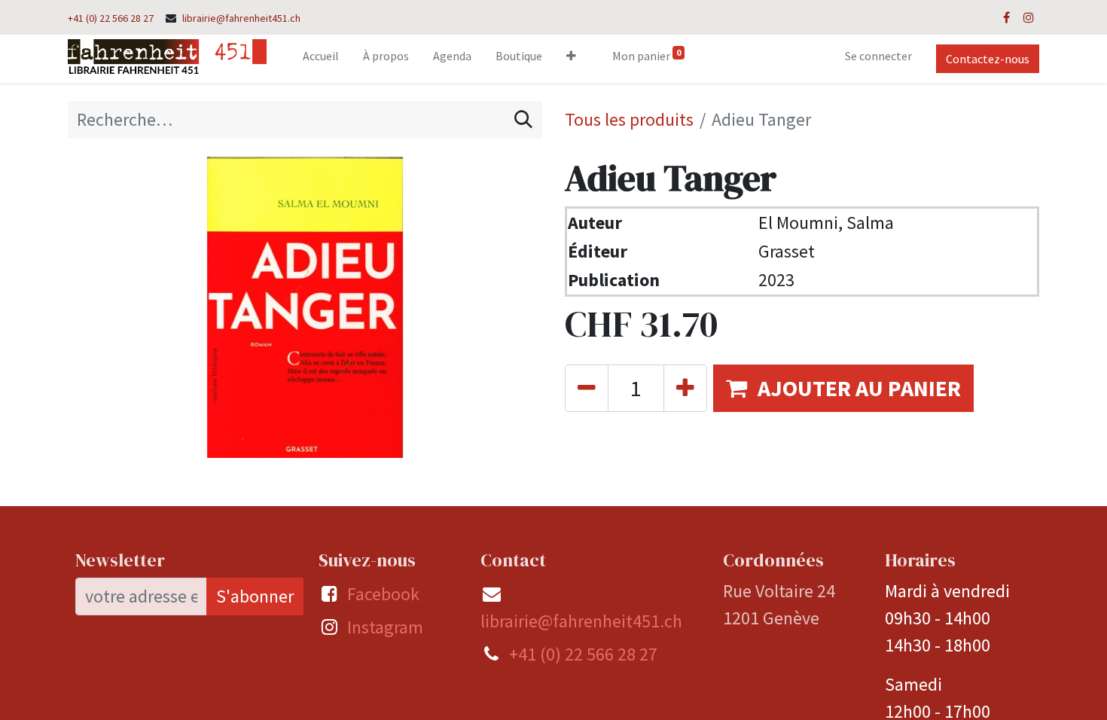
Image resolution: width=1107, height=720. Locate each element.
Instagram (385, 627)
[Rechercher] (523, 120)
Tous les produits (629, 119)
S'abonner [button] (255, 596)
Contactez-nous (987, 58)
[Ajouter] (685, 388)
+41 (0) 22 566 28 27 (111, 18)
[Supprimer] (586, 388)
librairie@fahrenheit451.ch (241, 18)
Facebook (383, 594)
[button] (571, 59)
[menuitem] (321, 59)
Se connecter (878, 55)
